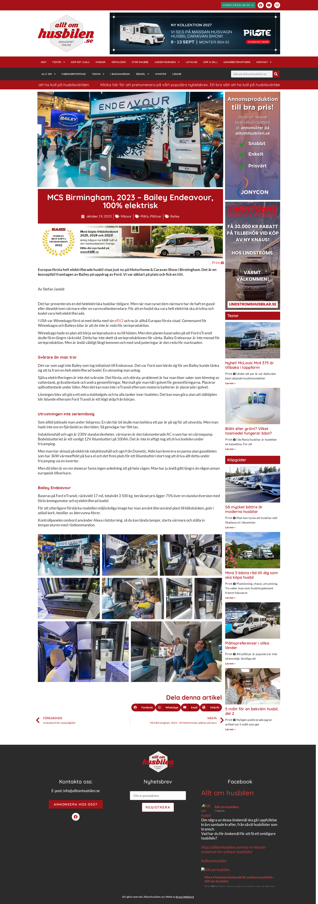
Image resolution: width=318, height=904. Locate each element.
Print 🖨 (218, 262)
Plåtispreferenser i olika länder (247, 645)
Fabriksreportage (74, 74)
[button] (143, 707)
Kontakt (262, 62)
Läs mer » (230, 383)
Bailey (175, 216)
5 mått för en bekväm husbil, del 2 (251, 711)
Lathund (192, 62)
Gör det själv (80, 62)
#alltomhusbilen (213, 861)
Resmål (140, 74)
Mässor (100, 62)
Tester (56, 62)
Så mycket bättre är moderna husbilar (244, 509)
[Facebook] (261, 5)
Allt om (47, 74)
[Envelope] (277, 5)
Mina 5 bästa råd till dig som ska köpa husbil (251, 575)
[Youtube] (269, 5)
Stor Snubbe (140, 62)
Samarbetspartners (236, 62)
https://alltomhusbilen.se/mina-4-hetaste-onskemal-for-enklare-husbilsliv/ (234, 849)
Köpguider (119, 62)
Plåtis (145, 216)
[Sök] (276, 74)
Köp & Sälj (210, 62)
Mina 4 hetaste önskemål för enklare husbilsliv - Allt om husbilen (239, 879)
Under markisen (165, 62)
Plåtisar (155, 216)
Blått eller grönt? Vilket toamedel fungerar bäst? (248, 431)
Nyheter (160, 74)
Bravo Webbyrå (185, 896)
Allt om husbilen (227, 792)
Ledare (176, 74)
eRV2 (119, 320)
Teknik (96, 74)
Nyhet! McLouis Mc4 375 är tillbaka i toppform (249, 365)
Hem (43, 62)
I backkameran (120, 74)
